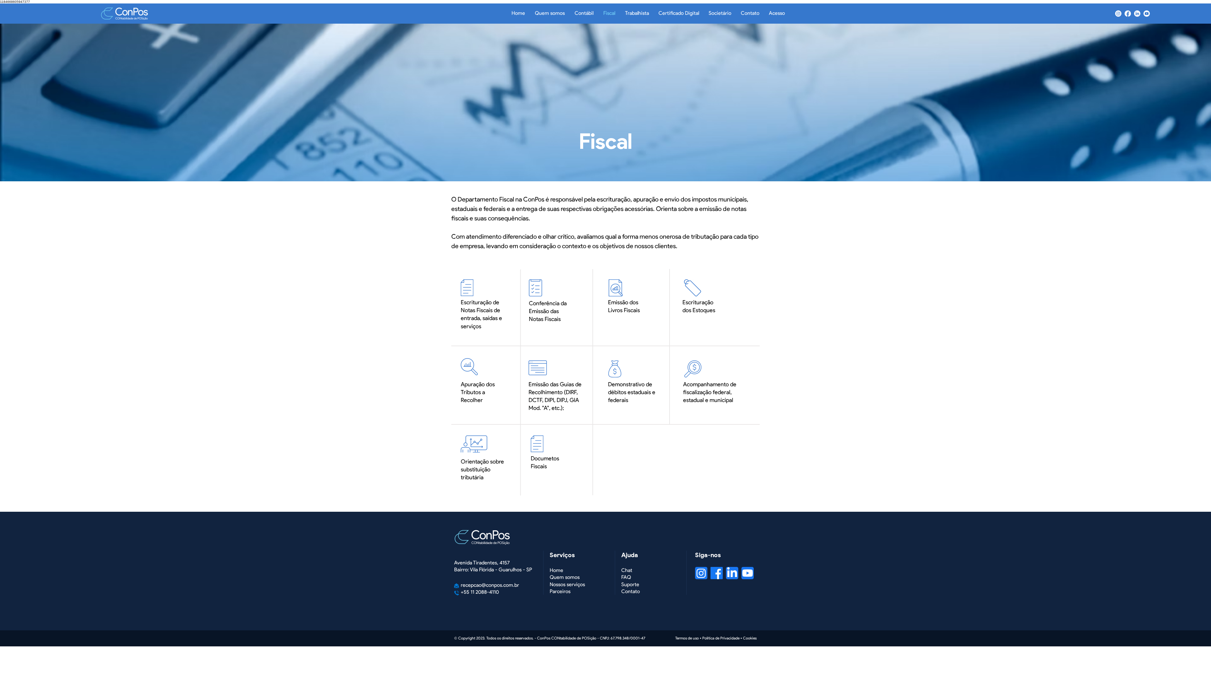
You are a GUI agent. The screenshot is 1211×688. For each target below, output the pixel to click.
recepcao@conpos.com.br (490, 585)
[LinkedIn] (1137, 13)
